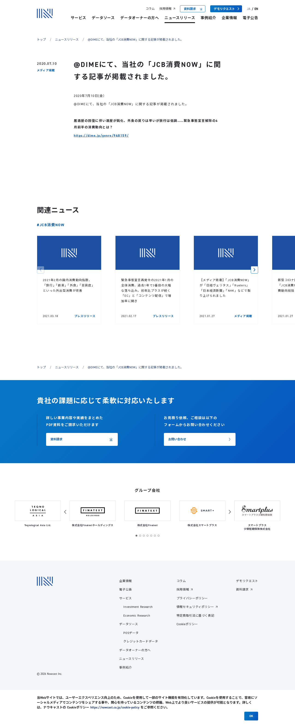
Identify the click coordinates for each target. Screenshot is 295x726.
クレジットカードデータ (140, 641)
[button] (40, 269)
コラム (150, 8)
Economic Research (136, 615)
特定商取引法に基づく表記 (195, 615)
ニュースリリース (180, 17)
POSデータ (131, 633)
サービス (78, 17)
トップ (41, 39)
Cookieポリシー (187, 624)
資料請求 (242, 589)
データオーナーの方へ (139, 17)
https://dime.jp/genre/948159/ (101, 135)
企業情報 (229, 17)
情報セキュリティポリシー (195, 607)
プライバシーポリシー (192, 598)
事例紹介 (208, 17)
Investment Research (138, 607)
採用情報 (165, 8)
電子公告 (250, 17)
